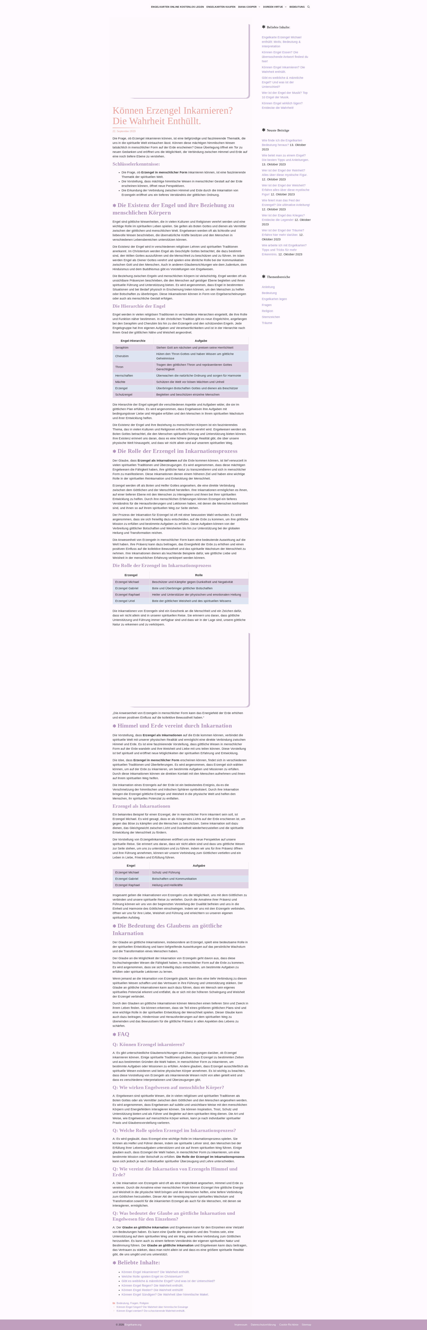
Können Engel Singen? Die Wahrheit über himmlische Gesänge (152, 1307)
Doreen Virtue (273, 6)
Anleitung (268, 287)
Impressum (241, 1324)
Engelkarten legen (274, 299)
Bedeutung (297, 6)
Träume (267, 323)
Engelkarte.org (133, 1324)
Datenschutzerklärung (263, 1324)
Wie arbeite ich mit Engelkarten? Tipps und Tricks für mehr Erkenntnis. (284, 250)
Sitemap (306, 1324)
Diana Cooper (247, 6)
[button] (308, 6)
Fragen (134, 1303)
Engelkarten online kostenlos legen (177, 6)
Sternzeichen (271, 317)
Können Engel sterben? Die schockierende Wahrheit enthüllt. (151, 1310)
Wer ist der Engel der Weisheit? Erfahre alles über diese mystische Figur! (285, 190)
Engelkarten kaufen (220, 6)
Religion (144, 1303)
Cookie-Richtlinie (288, 1324)
